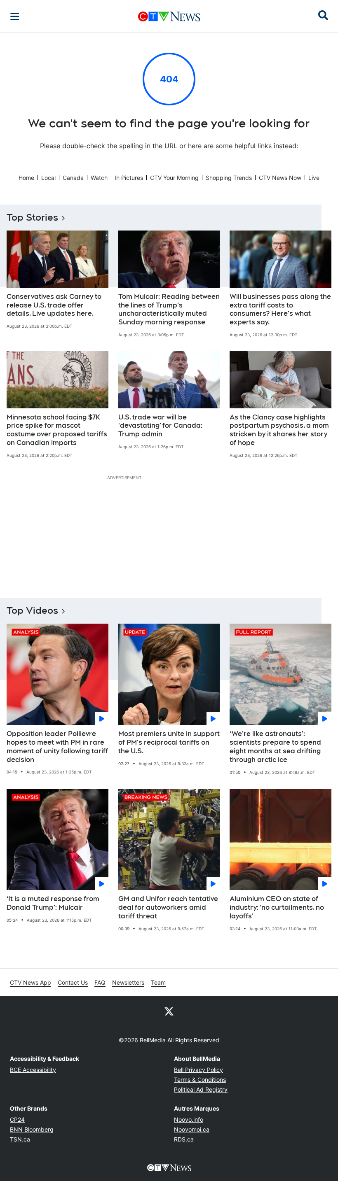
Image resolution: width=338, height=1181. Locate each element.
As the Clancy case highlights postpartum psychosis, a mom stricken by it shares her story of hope (279, 430)
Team (158, 982)
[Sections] (15, 16)
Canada (73, 177)
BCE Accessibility (33, 1069)
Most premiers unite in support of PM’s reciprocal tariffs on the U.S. (169, 742)
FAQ (100, 982)
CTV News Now (280, 177)
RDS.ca (184, 1139)
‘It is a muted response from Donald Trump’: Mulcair (53, 903)
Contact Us (73, 982)
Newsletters (128, 982)
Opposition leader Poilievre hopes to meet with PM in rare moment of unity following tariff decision (57, 746)
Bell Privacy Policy (198, 1069)
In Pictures (129, 177)
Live (313, 177)
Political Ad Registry (201, 1089)
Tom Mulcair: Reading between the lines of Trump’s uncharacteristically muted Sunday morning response (169, 309)
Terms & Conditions (200, 1079)
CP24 (17, 1119)
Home (26, 177)
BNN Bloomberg (32, 1129)
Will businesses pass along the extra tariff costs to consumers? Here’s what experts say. (280, 309)
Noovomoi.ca (191, 1129)
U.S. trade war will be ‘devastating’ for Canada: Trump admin (160, 425)
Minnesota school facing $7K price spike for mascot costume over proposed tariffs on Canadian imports (57, 430)
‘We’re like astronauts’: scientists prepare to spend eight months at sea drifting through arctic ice (275, 746)
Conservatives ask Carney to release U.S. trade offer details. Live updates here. (54, 305)
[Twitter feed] (169, 1011)
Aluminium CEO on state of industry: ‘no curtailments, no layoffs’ (277, 907)
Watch (99, 177)
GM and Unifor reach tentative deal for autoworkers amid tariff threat (168, 907)
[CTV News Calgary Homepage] (169, 16)
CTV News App (30, 982)
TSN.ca (20, 1139)
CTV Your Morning (174, 177)
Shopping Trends (229, 177)
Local (48, 177)
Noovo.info (188, 1119)
